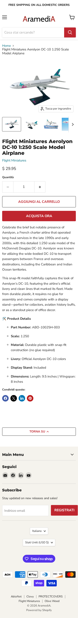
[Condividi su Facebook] (5, 398)
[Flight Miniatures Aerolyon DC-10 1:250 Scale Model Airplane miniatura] (11, 124)
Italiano (37, 531)
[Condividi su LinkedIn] (22, 398)
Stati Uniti (37, 542)
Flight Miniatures (14, 160)
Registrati (64, 510)
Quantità (8, 177)
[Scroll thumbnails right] (71, 124)
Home (6, 46)
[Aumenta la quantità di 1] (40, 186)
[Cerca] (70, 32)
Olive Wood (52, 601)
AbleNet (16, 597)
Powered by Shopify (39, 610)
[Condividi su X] (13, 398)
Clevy (30, 597)
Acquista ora (39, 216)
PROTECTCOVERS (51, 597)
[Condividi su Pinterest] (30, 398)
